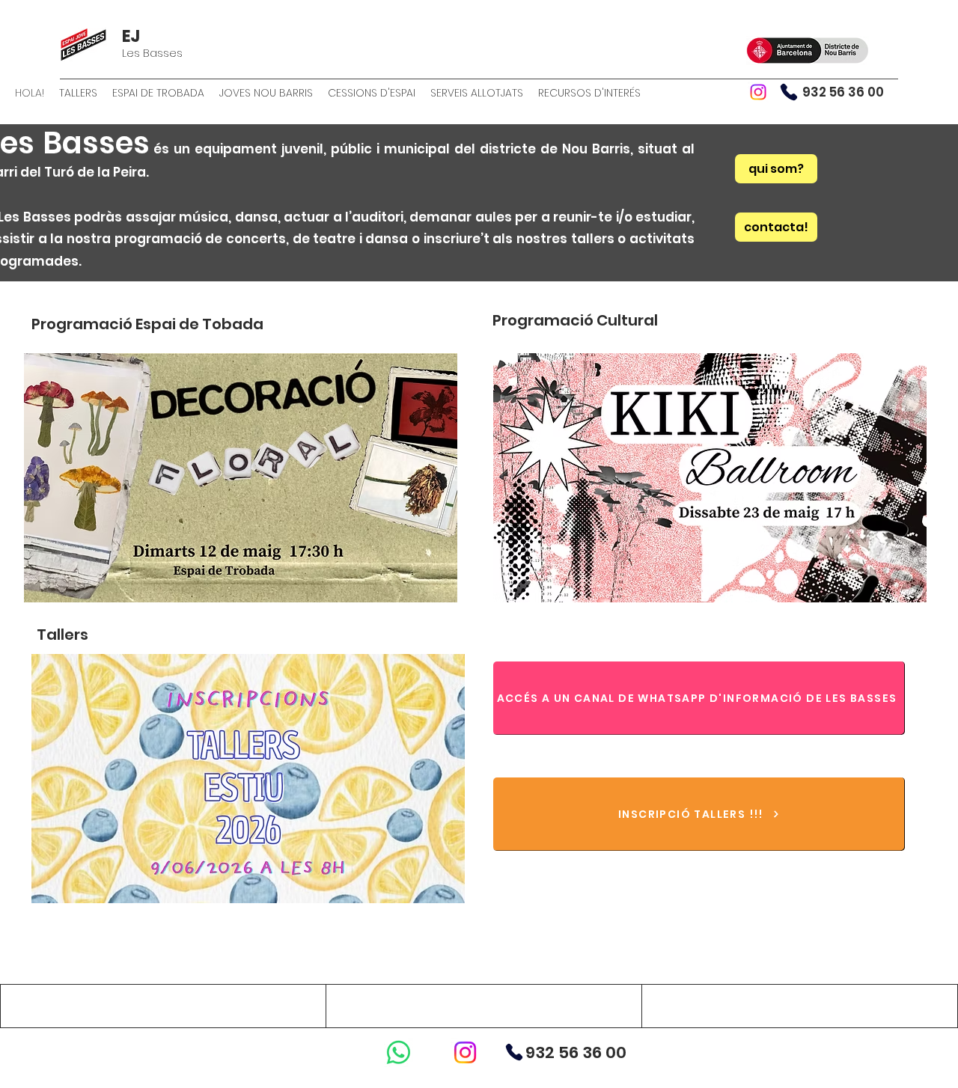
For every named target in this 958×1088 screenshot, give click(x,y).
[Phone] (788, 92)
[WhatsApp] (398, 1052)
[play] (425, 589)
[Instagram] (758, 92)
